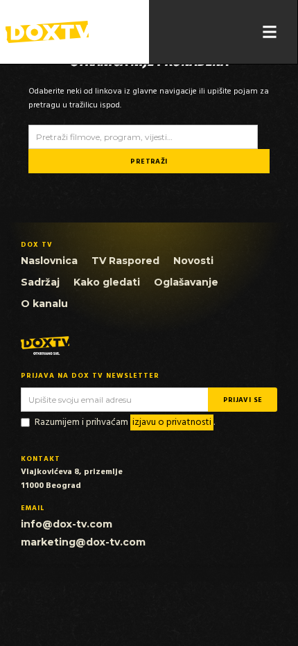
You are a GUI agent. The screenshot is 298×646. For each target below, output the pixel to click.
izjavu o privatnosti (171, 422)
